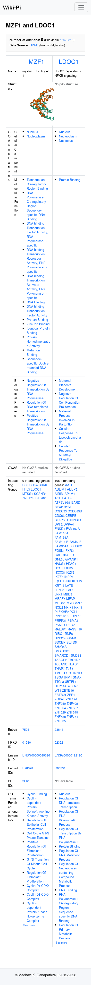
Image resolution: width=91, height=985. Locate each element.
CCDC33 (61, 511)
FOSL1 (60, 550)
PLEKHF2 (62, 611)
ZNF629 (60, 712)
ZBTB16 (68, 690)
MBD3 (67, 594)
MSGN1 (60, 603)
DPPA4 (69, 524)
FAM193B (61, 541)
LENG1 (60, 589)
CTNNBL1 (74, 520)
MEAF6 (60, 598)
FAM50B (75, 541)
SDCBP (60, 642)
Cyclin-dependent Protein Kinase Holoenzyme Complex (37, 912)
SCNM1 (71, 638)
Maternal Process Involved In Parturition (66, 417)
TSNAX (76, 677)
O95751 (60, 768)
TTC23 (59, 681)
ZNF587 (72, 707)
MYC (70, 603)
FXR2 (70, 550)
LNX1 (58, 594)
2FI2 (25, 781)
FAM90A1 (61, 546)
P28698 (27, 768)
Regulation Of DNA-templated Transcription (37, 406)
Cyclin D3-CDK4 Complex (38, 896)
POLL (74, 611)
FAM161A (61, 537)
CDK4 (33, 485)
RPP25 (60, 638)
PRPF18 (75, 616)
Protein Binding (37, 319)
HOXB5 (67, 568)
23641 (59, 729)
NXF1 (78, 607)
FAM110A (61, 533)
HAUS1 (60, 563)
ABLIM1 (60, 489)
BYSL (68, 506)
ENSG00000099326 (36, 755)
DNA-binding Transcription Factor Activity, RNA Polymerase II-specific (37, 234)
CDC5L (60, 515)
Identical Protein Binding (38, 330)
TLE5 (69, 668)
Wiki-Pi (12, 7)
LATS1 (70, 585)
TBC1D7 (74, 659)
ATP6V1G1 (62, 502)
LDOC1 (69, 61)
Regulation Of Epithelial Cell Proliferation (36, 824)
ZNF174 (27, 498)
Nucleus (32, 131)
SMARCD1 (62, 655)
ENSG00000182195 (68, 755)
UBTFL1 (70, 681)
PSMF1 (60, 624)
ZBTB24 (60, 694)
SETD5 (71, 642)
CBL (25, 485)
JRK (68, 581)
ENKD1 (60, 528)
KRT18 (59, 585)
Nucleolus (66, 140)
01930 (26, 742)
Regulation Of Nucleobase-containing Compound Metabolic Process (68, 874)
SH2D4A (61, 646)
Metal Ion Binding (33, 352)
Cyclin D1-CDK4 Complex (38, 887)
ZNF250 (60, 703)
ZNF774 (72, 716)
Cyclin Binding (37, 793)
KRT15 (77, 581)
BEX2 (59, 506)
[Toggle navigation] (81, 7)
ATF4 (68, 498)
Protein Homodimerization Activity (38, 341)
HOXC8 (60, 572)
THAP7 (60, 668)
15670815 (67, 40)
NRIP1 (68, 607)
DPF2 (59, 524)
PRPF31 (60, 620)
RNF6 (69, 633)
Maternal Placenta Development (68, 384)
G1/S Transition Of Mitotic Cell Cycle (38, 863)
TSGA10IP (62, 677)
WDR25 (72, 686)
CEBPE (71, 515)
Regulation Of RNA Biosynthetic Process (68, 818)
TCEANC (61, 664)
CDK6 (43, 485)
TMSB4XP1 (63, 673)
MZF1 (36, 61)
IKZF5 (59, 576)
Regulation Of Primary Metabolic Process (68, 931)
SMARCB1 (62, 651)
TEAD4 (73, 664)
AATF (69, 485)
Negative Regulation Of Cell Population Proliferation (69, 400)
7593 (25, 729)
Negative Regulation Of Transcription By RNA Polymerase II (38, 389)
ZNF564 (60, 707)
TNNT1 (77, 673)
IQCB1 (59, 581)
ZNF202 (40, 498)
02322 (59, 742)
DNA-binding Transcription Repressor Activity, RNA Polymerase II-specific (37, 260)
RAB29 (71, 624)
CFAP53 (60, 520)
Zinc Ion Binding (38, 324)
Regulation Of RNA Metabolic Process (69, 855)
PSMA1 (72, 620)
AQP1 (59, 498)
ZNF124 (71, 699)
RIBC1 (59, 633)
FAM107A (73, 528)
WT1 (58, 690)
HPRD (34, 45)
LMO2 (70, 589)
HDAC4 (71, 563)
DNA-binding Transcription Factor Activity (37, 310)
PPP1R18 (61, 616)
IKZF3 (70, 572)
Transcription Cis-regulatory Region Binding (37, 184)
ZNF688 (60, 716)
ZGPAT (60, 699)
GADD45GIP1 (64, 554)
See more (29, 925)
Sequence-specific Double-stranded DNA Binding (38, 365)
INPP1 (69, 576)
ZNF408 (72, 703)
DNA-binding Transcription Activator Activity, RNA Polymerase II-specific (37, 286)
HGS (58, 568)
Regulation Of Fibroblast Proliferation (36, 876)
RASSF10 (75, 629)
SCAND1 (40, 493)
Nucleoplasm (36, 136)
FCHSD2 (75, 546)
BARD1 (76, 502)
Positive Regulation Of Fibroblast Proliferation (36, 848)
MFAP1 (71, 598)
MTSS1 (27, 493)
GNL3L (59, 559)
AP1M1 (70, 493)
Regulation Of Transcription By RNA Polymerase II (70, 835)
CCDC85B (75, 511)
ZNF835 (60, 721)
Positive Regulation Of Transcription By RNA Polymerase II (38, 424)
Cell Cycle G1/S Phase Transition (38, 835)
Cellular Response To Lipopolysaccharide (71, 435)
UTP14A (60, 686)
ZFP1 (71, 694)
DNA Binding (36, 302)
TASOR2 (61, 659)
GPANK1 (71, 559)
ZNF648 (72, 712)
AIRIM (59, 493)
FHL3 (26, 489)
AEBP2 (72, 489)
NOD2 (59, 607)
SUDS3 (76, 655)
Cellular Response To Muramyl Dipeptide (68, 452)
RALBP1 (61, 629)
